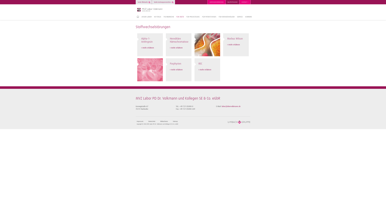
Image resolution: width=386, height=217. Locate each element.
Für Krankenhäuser (227, 17)
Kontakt (244, 2)
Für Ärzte (180, 17)
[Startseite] (149, 9)
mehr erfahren (148, 48)
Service (240, 17)
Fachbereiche (169, 17)
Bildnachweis (164, 121)
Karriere (248, 17)
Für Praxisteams (193, 17)
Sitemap (175, 121)
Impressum (140, 121)
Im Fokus (157, 17)
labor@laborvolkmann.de (231, 106)
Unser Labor (147, 17)
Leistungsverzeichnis (217, 2)
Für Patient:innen (209, 17)
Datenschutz (151, 121)
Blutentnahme (233, 2)
